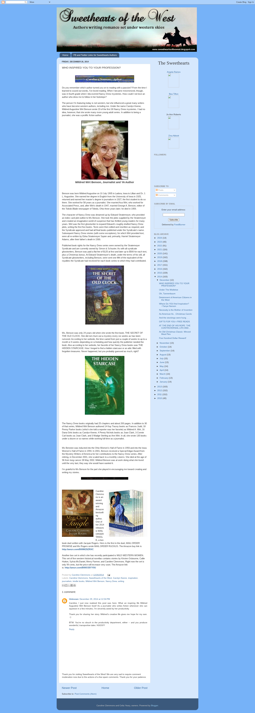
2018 (160, 261)
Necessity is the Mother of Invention (175, 310)
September (165, 351)
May (162, 366)
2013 (160, 387)
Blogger (154, 705)
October (164, 347)
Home (65, 55)
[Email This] (63, 585)
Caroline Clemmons (81, 575)
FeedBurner (179, 225)
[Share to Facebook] (71, 585)
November (165, 343)
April (162, 370)
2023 (160, 242)
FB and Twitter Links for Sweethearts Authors (95, 55)
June (162, 362)
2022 (160, 246)
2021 (160, 249)
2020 (160, 253)
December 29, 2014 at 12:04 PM (95, 599)
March (163, 374)
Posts (160, 190)
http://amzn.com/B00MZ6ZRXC (78, 549)
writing (121, 581)
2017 (160, 265)
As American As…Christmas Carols (175, 314)
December (165, 280)
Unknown (74, 599)
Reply (71, 629)
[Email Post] (108, 575)
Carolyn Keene (120, 578)
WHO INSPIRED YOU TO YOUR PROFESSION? (174, 284)
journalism (67, 581)
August (163, 355)
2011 (159, 394)
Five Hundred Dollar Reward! (172, 338)
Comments (163, 195)
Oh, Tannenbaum (167, 294)
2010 (160, 398)
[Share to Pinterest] (74, 585)
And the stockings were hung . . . (174, 318)
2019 (160, 257)
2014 (160, 277)
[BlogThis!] (66, 585)
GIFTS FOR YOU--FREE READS (174, 322)
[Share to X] (68, 585)
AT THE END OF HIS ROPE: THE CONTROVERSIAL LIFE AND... (174, 327)
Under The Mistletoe (168, 290)
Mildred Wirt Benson (95, 581)
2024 (160, 238)
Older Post (140, 687)
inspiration (133, 578)
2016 (160, 269)
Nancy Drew (111, 581)
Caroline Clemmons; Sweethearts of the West (90, 578)
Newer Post (69, 687)
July (162, 358)
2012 (160, 390)
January (164, 382)
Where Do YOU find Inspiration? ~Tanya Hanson (174, 305)
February (164, 378)
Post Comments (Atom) (86, 694)
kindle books (78, 581)
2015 (160, 273)
